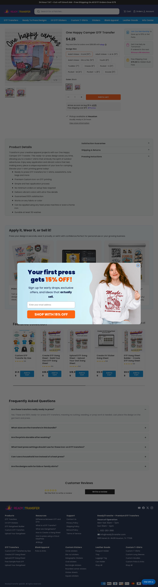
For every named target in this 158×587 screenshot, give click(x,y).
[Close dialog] (138, 265)
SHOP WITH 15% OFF (51, 314)
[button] (149, 582)
